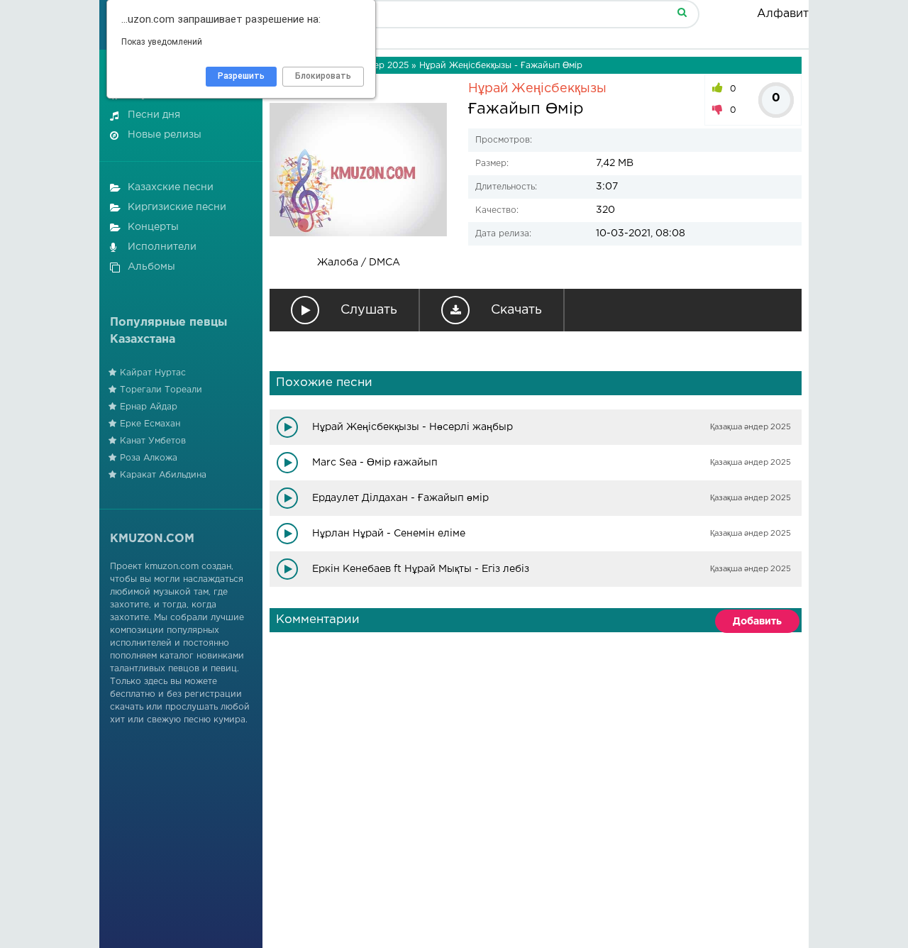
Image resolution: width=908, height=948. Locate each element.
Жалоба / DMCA (358, 262)
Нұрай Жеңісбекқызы (537, 88)
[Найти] (681, 11)
